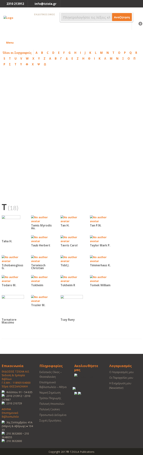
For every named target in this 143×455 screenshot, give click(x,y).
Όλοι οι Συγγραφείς (17, 53)
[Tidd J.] (72, 259)
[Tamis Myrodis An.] (42, 219)
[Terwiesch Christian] (42, 259)
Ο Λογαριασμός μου (121, 372)
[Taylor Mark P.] (101, 239)
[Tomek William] (101, 278)
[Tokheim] (42, 278)
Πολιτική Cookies (49, 409)
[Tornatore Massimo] (13, 306)
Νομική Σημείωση (50, 392)
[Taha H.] (11, 227)
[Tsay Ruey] (72, 306)
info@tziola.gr (45, 4)
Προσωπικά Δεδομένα (52, 415)
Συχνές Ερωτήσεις (50, 420)
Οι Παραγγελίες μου (121, 377)
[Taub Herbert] (42, 239)
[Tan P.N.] (101, 219)
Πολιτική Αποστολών (51, 403)
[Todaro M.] (13, 278)
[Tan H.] (72, 219)
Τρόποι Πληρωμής (50, 398)
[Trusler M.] (42, 298)
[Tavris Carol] (72, 239)
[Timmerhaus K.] (101, 259)
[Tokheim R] (72, 278)
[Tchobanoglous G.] (13, 259)
